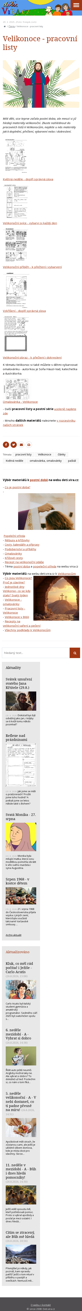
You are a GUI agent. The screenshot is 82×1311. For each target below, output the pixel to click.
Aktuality (13, 667)
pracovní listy (23, 454)
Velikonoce (44, 454)
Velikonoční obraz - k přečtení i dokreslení (32, 357)
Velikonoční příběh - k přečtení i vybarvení (32, 267)
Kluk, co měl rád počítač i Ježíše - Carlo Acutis (19, 967)
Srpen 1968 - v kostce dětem (17, 881)
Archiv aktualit (13, 935)
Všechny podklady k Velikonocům (28, 630)
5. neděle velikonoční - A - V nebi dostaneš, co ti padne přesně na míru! (21, 1101)
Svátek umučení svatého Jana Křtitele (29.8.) (19, 683)
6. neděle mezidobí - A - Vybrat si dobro (18, 1034)
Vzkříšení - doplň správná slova (24, 311)
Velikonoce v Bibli (17, 617)
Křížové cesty (14, 558)
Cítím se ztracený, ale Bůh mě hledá (20, 1234)
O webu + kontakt (41, 1305)
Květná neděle (14, 460)
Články (12, 26)
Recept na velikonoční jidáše (24, 562)
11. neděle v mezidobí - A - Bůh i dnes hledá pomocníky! (21, 1171)
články (61, 454)
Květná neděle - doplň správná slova (28, 179)
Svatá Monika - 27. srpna (21, 816)
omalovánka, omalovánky (46, 460)
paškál (72, 460)
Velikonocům (67, 573)
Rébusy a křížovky (17, 540)
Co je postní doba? (17, 487)
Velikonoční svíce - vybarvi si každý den (30, 223)
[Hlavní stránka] (5, 26)
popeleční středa (44, 566)
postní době (39, 480)
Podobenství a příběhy (20, 549)
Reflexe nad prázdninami (16, 737)
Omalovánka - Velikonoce (20, 402)
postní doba (21, 566)
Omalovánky (13, 553)
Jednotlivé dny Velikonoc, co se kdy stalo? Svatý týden (17, 591)
